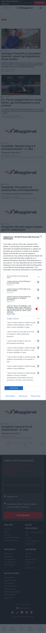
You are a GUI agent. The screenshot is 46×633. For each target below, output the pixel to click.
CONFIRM (14, 388)
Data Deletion (10, 396)
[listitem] (23, 276)
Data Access (23, 396)
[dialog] (23, 316)
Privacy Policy (36, 396)
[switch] (37, 282)
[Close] (42, 237)
